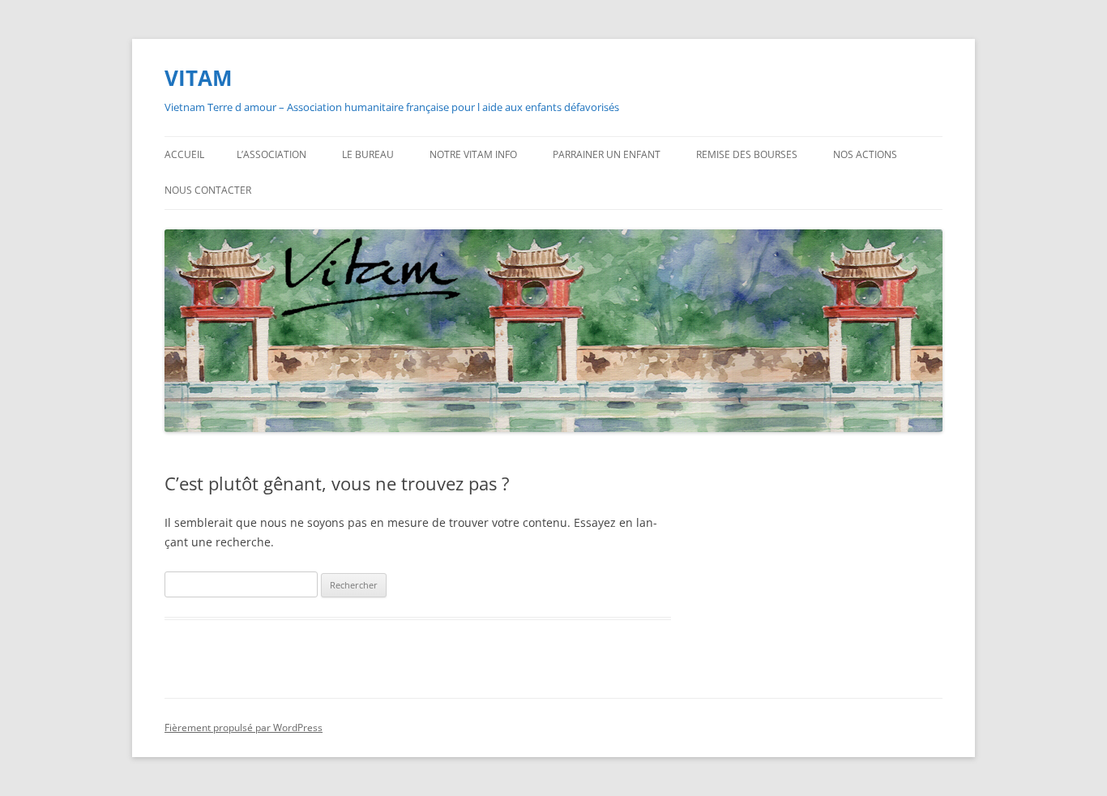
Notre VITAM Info (473, 154)
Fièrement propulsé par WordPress (244, 727)
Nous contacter (208, 190)
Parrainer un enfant (606, 154)
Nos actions (865, 154)
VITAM (199, 77)
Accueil (184, 154)
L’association (271, 154)
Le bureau (368, 154)
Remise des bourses (746, 154)
